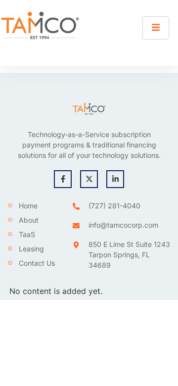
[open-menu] (155, 28)
